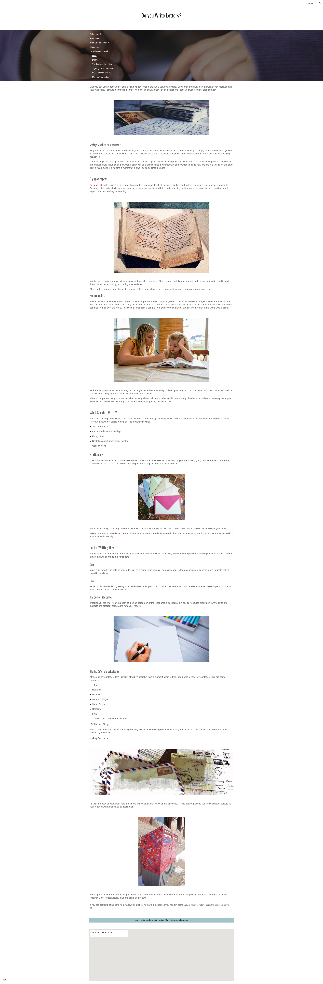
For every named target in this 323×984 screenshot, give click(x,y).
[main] (161, 15)
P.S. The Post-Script (101, 73)
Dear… (95, 60)
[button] (320, 4)
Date (94, 56)
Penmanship (95, 38)
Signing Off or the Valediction (105, 68)
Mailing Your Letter (100, 77)
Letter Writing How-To (99, 51)
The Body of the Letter (102, 64)
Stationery (94, 47)
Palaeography (96, 34)
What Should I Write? (99, 43)
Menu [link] (310, 3)
